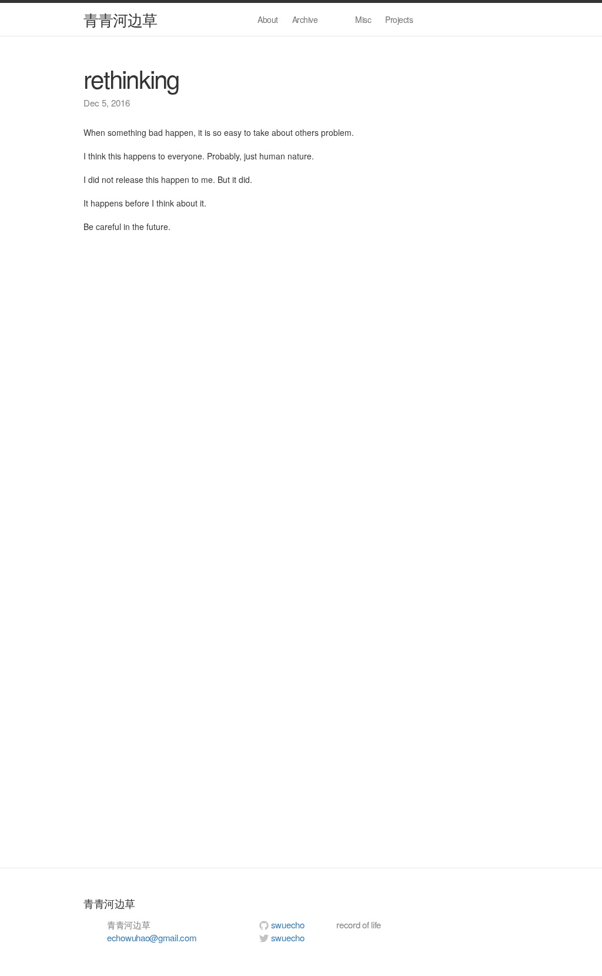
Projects (399, 19)
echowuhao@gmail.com (151, 937)
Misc (363, 19)
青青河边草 (120, 19)
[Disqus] (301, 397)
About (267, 19)
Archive (305, 19)
